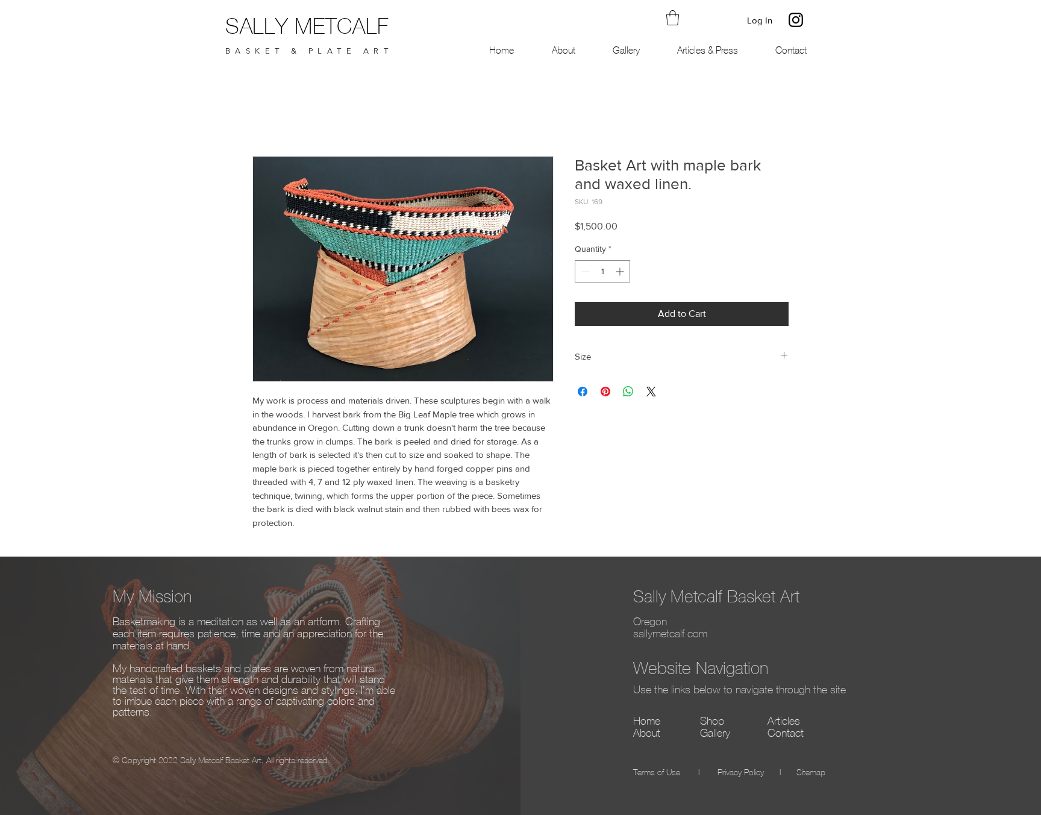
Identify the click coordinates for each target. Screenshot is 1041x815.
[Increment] (620, 271)
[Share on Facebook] (582, 391)
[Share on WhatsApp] (628, 391)
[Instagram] (795, 20)
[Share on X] (651, 391)
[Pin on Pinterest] (605, 391)
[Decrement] (584, 271)
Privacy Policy (740, 773)
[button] (672, 17)
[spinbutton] (602, 271)
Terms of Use (656, 773)
